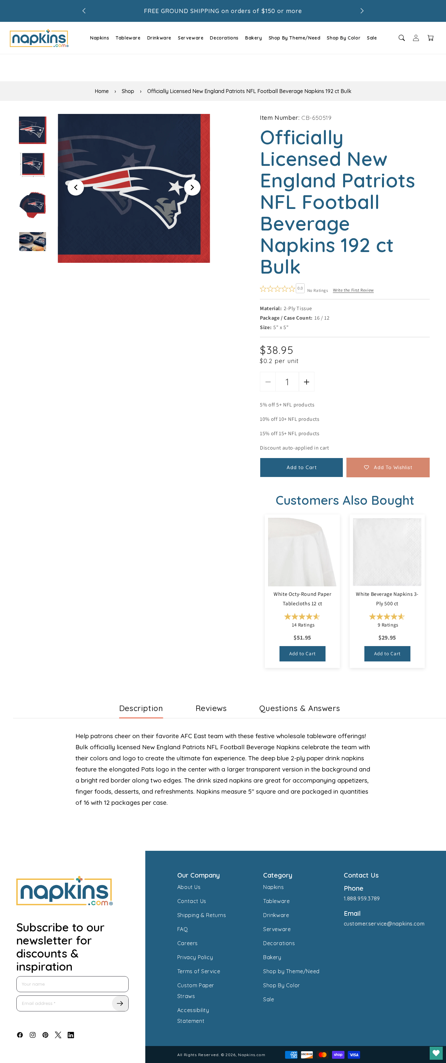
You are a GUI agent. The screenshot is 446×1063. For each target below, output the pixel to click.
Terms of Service (198, 971)
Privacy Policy (195, 957)
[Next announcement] (362, 11)
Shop (128, 91)
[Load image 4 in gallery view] (33, 246)
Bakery (253, 38)
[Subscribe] (120, 1003)
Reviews (211, 708)
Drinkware (159, 38)
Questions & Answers (299, 708)
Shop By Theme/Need (295, 38)
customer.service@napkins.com (384, 923)
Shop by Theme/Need (291, 971)
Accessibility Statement (193, 1015)
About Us (189, 887)
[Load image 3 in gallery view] (33, 205)
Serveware (190, 38)
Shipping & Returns (201, 915)
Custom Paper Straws (195, 990)
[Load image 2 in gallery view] (33, 165)
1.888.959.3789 (362, 898)
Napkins (99, 38)
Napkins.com (251, 1054)
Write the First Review (353, 290)
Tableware (128, 38)
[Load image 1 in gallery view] (32, 130)
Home (102, 91)
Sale (372, 38)
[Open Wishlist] (436, 1053)
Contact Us (191, 901)
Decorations (224, 38)
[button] (98, 38)
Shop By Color (343, 38)
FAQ (182, 929)
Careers (187, 943)
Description (141, 708)
